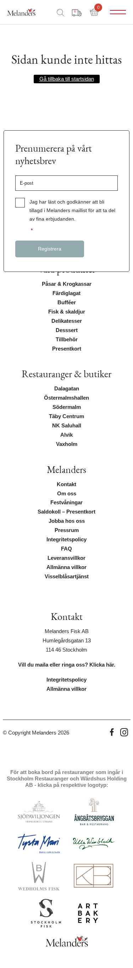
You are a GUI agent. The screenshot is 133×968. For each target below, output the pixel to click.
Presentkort (66, 349)
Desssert (67, 330)
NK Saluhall (66, 425)
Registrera (49, 249)
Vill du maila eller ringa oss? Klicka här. (66, 665)
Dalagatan (66, 388)
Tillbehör (67, 339)
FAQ (66, 549)
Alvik (66, 435)
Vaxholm (66, 444)
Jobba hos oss (67, 521)
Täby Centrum (66, 416)
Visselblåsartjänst (67, 576)
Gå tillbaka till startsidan (66, 79)
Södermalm (66, 407)
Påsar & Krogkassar (67, 284)
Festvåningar (66, 502)
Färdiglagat (66, 293)
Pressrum (67, 530)
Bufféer (66, 302)
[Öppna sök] (60, 12)
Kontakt (66, 484)
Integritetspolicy (66, 539)
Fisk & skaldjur (66, 312)
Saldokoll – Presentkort (66, 512)
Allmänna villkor (66, 567)
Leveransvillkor (66, 558)
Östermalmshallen (66, 398)
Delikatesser (66, 321)
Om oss (66, 493)
